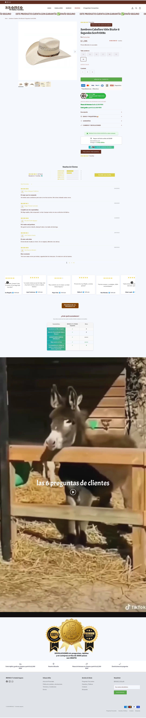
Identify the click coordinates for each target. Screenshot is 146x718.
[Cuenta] (132, 8)
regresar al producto (70, 305)
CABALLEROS (59, 8)
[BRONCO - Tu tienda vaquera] (14, 8)
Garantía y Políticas (87, 684)
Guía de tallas (85, 64)
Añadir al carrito (101, 79)
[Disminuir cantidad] (83, 72)
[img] (24, 188)
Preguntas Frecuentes (90, 8)
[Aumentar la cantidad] (92, 72)
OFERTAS (77, 8)
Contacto (84, 687)
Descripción (84, 112)
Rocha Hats (86, 37)
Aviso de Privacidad (48, 681)
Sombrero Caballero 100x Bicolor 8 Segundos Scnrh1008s (22, 18)
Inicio (6, 18)
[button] (85, 22)
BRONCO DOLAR (119, 681)
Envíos (45, 689)
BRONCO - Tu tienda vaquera (16, 706)
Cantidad (83, 68)
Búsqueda (85, 689)
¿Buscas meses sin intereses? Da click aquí (93, 101)
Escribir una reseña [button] (104, 175)
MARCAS (68, 8)
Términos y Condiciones (49, 687)
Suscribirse (120, 692)
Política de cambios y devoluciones (52, 684)
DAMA (49, 8)
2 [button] (69, 262)
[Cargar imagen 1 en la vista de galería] (47, 50)
